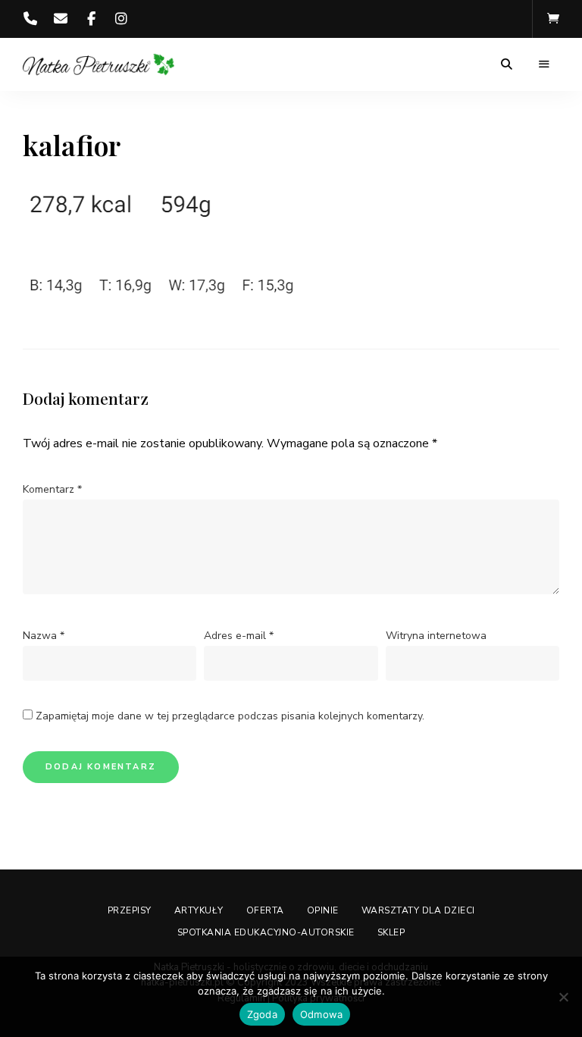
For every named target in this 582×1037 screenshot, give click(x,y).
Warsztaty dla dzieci (418, 910)
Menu (544, 64)
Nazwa (43, 635)
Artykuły (199, 910)
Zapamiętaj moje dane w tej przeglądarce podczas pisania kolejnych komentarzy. (230, 716)
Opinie (323, 910)
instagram (121, 19)
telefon (30, 19)
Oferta (265, 910)
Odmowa (321, 1014)
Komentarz (52, 489)
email (60, 19)
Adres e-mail (239, 635)
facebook (91, 19)
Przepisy (130, 910)
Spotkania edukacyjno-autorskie (266, 932)
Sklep (391, 932)
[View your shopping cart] (553, 19)
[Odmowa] (563, 996)
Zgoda (262, 1014)
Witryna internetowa (436, 635)
